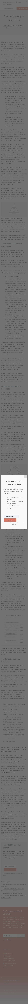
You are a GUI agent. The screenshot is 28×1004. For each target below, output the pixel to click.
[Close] (25, 476)
